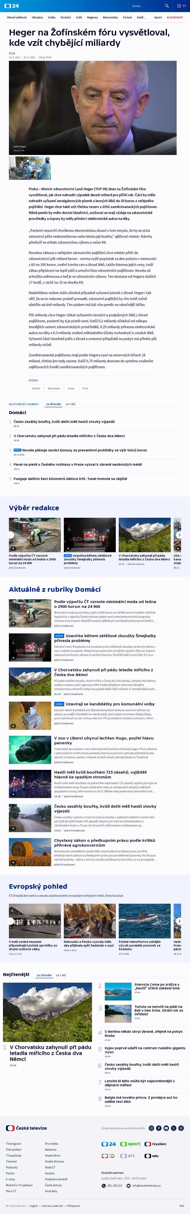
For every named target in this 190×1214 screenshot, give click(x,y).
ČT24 (12, 53)
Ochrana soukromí (52, 1206)
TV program (13, 1143)
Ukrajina (37, 17)
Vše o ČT (11, 1191)
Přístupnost (73, 1206)
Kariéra (49, 1173)
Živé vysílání (13, 1149)
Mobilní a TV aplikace (19, 1185)
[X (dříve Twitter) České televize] (174, 1128)
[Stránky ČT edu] (151, 1155)
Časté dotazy (53, 1185)
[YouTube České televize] (166, 1128)
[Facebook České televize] (159, 1128)
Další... (141, 17)
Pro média (51, 1143)
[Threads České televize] (181, 1128)
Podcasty (12, 1167)
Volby (51, 17)
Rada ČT (50, 1167)
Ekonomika (110, 17)
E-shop (10, 1179)
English (34, 1206)
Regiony (92, 17)
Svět (79, 17)
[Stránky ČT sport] (130, 1144)
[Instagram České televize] (151, 1128)
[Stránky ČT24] (108, 1144)
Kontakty (51, 1191)
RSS (182, 1206)
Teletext (11, 1161)
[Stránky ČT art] (127, 1155)
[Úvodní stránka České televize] (27, 1128)
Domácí (66, 17)
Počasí (127, 17)
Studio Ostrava (54, 1161)
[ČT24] (11, 6)
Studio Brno (52, 1155)
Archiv (71, 388)
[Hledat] (167, 6)
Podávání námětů (56, 1179)
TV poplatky (13, 1155)
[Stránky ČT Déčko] (108, 1155)
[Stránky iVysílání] (155, 1144)
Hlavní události (17, 17)
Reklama (50, 1149)
